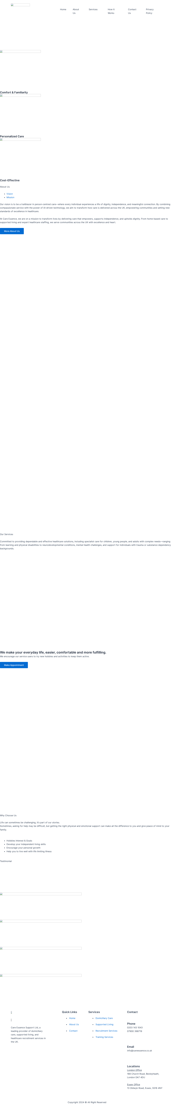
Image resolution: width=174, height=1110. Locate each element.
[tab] (10, 193)
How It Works (111, 11)
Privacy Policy (150, 11)
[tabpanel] (87, 207)
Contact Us (132, 11)
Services (93, 9)
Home (63, 9)
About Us (76, 11)
